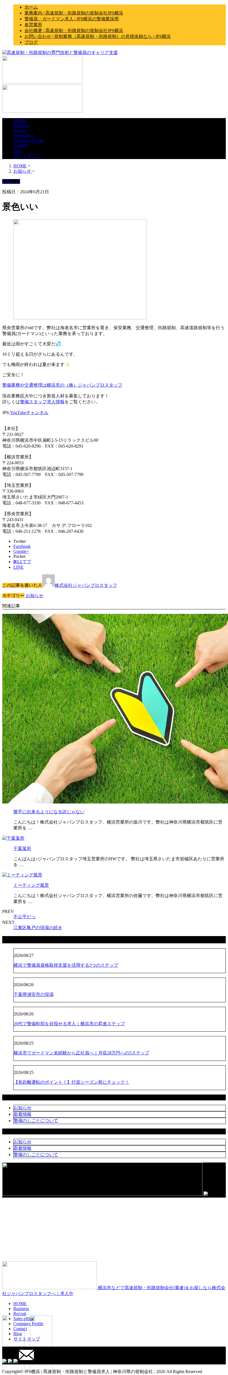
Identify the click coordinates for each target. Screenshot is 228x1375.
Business (21, 125)
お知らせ (34, 595)
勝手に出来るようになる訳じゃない (49, 811)
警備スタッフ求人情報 (42, 401)
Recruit (19, 130)
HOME (20, 120)
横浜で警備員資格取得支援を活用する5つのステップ (66, 965)
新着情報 (22, 1114)
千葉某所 (22, 848)
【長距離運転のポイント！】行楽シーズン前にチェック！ (71, 1082)
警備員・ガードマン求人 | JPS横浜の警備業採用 (71, 18)
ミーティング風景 (31, 885)
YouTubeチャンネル (29, 412)
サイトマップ (26, 155)
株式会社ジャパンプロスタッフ (86, 585)
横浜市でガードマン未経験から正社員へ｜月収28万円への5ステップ (81, 1053)
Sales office (23, 135)
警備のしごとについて (36, 1120)
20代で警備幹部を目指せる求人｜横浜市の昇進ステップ (69, 1023)
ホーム (31, 7)
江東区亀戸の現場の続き (37, 927)
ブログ (31, 42)
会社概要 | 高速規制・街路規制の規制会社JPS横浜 (73, 30)
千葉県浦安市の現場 (34, 994)
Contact (20, 145)
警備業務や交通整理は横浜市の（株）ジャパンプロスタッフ (62, 385)
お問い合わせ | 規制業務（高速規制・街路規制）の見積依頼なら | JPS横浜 (97, 36)
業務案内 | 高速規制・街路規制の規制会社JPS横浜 (73, 13)
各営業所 (33, 24)
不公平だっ (24, 916)
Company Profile (28, 140)
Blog (17, 150)
